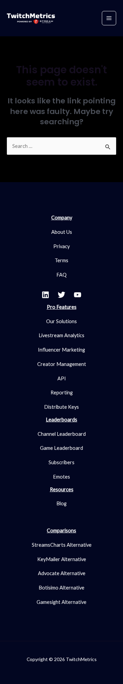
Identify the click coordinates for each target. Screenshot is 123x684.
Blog (61, 503)
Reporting (62, 392)
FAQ (61, 275)
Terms (61, 260)
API (61, 378)
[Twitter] (61, 295)
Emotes (61, 477)
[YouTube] (77, 295)
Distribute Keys (61, 407)
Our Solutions (61, 321)
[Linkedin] (45, 295)
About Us (61, 232)
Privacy (61, 246)
